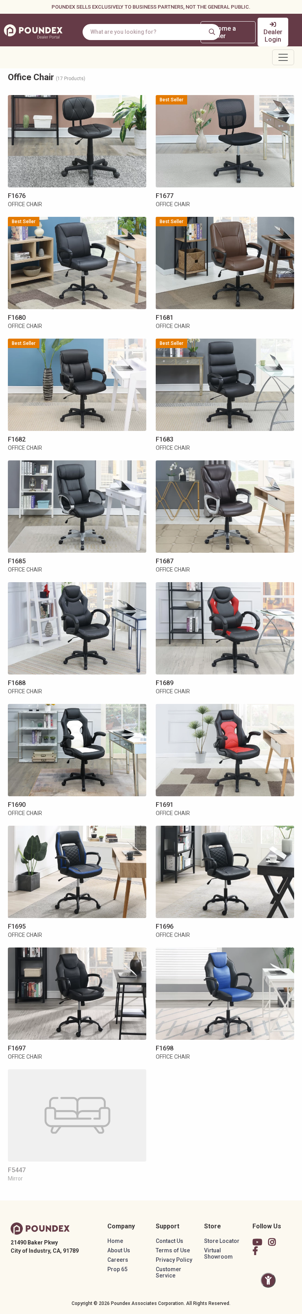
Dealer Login (272, 35)
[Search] (212, 32)
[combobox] (151, 32)
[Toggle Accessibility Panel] (268, 1280)
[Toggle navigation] (283, 57)
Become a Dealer (221, 32)
